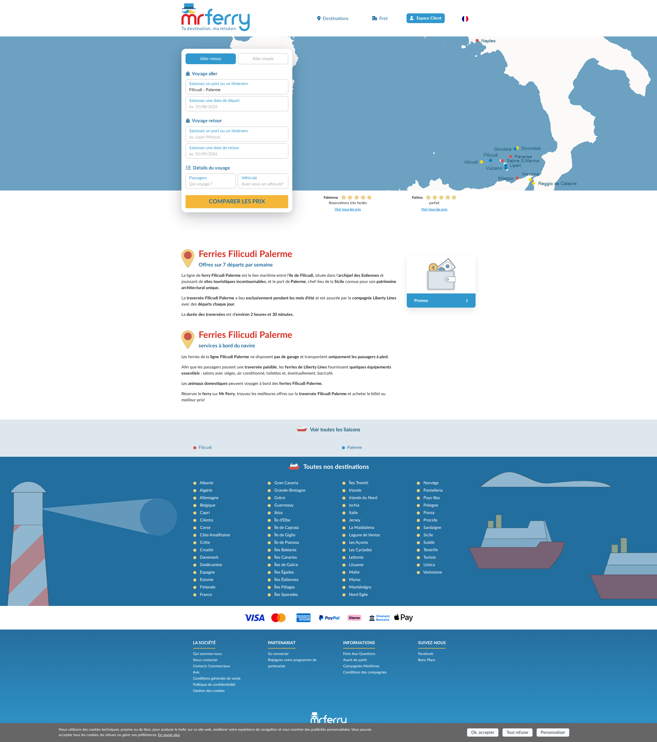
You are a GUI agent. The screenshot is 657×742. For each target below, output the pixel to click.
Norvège (431, 483)
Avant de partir (355, 660)
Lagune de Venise (364, 535)
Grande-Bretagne (289, 490)
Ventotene (432, 572)
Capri (205, 513)
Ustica (429, 565)
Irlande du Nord (363, 498)
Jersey (354, 520)
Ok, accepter (482, 732)
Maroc (355, 580)
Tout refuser (517, 732)
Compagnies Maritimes (361, 666)
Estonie (206, 580)
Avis (196, 672)
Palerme (354, 447)
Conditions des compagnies (365, 672)
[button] (468, 18)
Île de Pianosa (286, 542)
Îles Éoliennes (286, 580)
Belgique (207, 505)
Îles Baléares (285, 550)
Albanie (206, 483)
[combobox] (237, 90)
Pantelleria (433, 490)
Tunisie (429, 557)
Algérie (206, 490)
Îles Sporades (286, 595)
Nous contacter (205, 660)
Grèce (279, 498)
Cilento (206, 520)
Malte (354, 572)
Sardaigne (432, 528)
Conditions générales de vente (216, 678)
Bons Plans (426, 660)
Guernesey (284, 505)
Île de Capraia (286, 528)
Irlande (355, 490)
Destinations (336, 18)
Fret (383, 18)
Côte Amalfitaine (215, 535)
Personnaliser (553, 732)
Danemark (209, 557)
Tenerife (430, 550)
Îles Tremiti (358, 483)
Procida (430, 520)
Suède (428, 542)
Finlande (207, 587)
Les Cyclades (360, 550)
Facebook (425, 654)
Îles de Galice (286, 565)
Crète (205, 542)
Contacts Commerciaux (211, 666)
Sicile (428, 535)
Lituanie (356, 565)
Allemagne (209, 498)
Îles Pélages (284, 587)
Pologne (430, 505)
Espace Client (428, 18)
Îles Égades (284, 572)
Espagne (207, 572)
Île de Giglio (284, 535)
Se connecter (278, 654)
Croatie (206, 550)
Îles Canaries (285, 557)
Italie (353, 513)
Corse (205, 528)
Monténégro (360, 587)
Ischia (354, 505)
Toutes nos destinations (336, 467)
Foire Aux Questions (359, 654)
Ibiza (278, 513)
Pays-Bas (431, 498)
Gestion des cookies (209, 691)
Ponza (428, 513)
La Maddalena (361, 528)
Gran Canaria (286, 483)
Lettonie (356, 557)
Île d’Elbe (282, 520)
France (206, 595)
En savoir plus (169, 735)
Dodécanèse (211, 565)
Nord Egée (358, 595)
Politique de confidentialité (214, 685)
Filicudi (205, 447)
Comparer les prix (237, 201)
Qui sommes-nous (207, 654)
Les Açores (358, 542)
